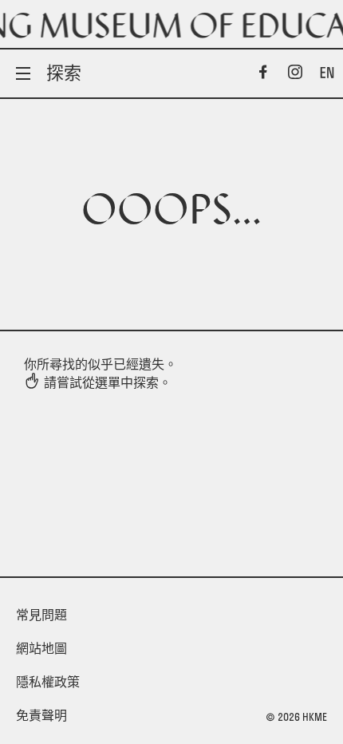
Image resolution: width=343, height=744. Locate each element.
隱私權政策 (48, 682)
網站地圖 (41, 648)
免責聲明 (41, 715)
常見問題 (41, 615)
